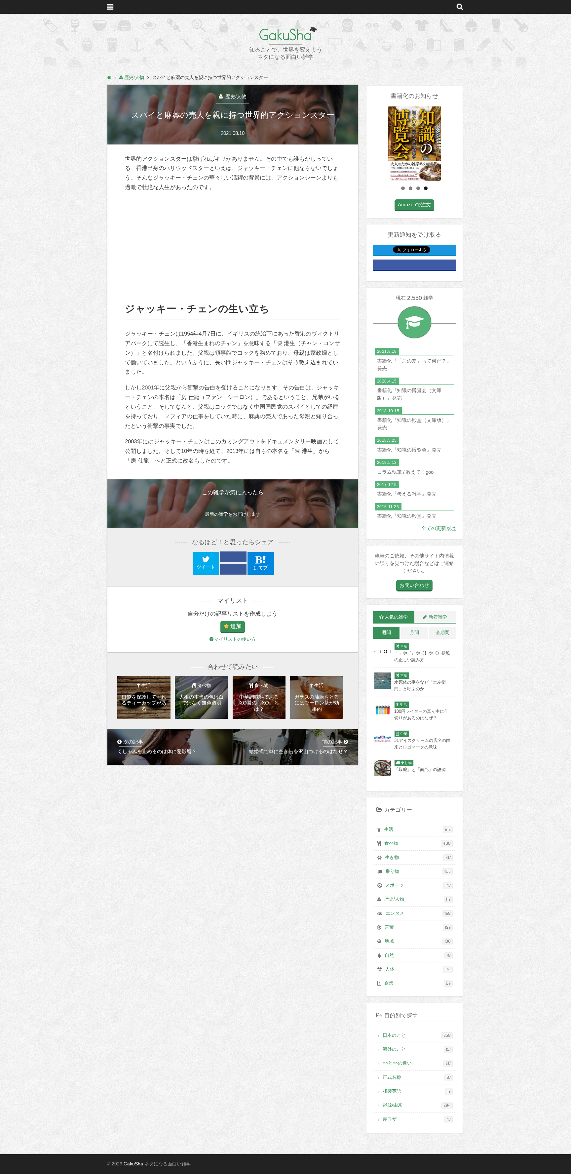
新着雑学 (438, 617)
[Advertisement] (232, 247)
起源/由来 (417, 1105)
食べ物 (417, 843)
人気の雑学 (396, 617)
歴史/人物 (235, 96)
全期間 (442, 632)
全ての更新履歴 (438, 528)
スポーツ (418, 885)
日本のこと (417, 1035)
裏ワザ (417, 1119)
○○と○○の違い (417, 1063)
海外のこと (417, 1049)
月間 (414, 632)
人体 (418, 969)
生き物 (418, 858)
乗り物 (418, 871)
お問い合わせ (414, 585)
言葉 (418, 927)
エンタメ (418, 913)
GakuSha (285, 34)
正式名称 (417, 1077)
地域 (418, 941)
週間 (386, 632)
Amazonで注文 (414, 204)
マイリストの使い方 (235, 639)
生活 (417, 829)
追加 (236, 626)
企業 (417, 983)
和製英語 (417, 1091)
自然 (418, 955)
